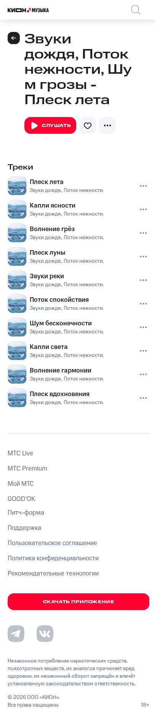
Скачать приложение (78, 602)
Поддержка (24, 528)
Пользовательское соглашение (52, 543)
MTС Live (20, 453)
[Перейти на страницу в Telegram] (16, 633)
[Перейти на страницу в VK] (45, 633)
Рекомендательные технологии (53, 573)
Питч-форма (26, 512)
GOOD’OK (21, 499)
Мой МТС (21, 483)
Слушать (56, 125)
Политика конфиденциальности (53, 558)
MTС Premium (27, 468)
